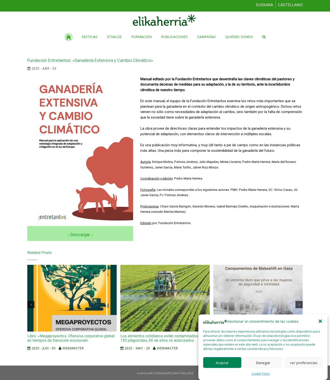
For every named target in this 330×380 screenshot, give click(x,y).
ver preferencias (303, 362)
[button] (320, 321)
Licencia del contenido (152, 373)
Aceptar (222, 362)
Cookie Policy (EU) (181, 373)
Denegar (263, 362)
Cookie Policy (260, 374)
